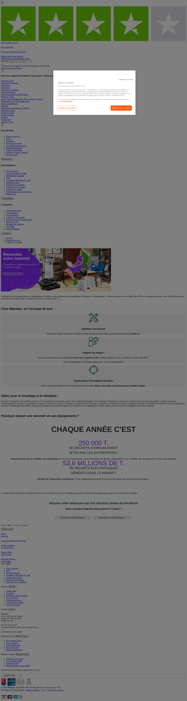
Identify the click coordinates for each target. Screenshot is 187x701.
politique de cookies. (67, 101)
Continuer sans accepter (126, 79)
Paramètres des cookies (66, 108)
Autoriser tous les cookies (121, 108)
